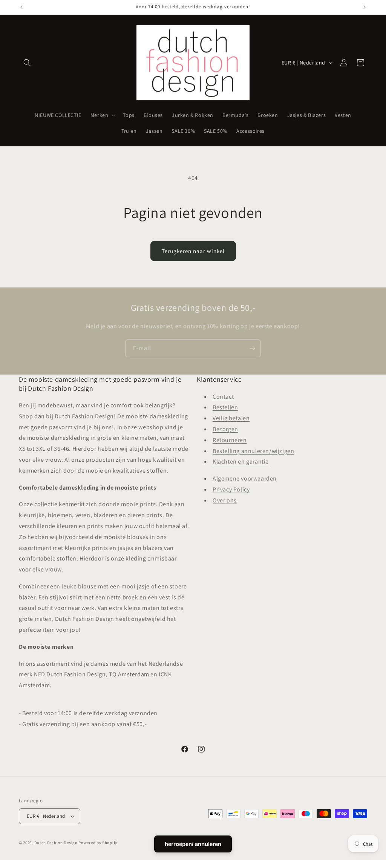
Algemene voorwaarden (245, 478)
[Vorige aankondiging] (21, 7)
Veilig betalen (231, 418)
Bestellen (225, 407)
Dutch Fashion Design (56, 842)
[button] (27, 62)
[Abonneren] (252, 348)
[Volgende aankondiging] (364, 7)
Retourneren (230, 440)
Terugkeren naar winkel (193, 251)
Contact (223, 397)
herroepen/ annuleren (193, 844)
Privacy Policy (231, 489)
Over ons (225, 500)
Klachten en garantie (241, 461)
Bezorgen (225, 429)
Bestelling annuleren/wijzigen (253, 451)
